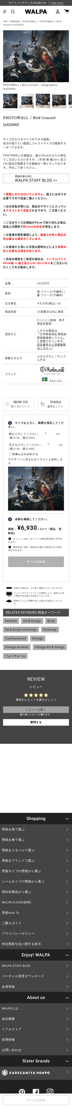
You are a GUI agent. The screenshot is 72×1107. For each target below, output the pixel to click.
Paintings (50, 629)
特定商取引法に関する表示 (21, 944)
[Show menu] (6, 11)
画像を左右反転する (25, 454)
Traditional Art (15, 638)
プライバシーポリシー (18, 933)
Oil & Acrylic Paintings (21, 629)
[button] (13, 11)
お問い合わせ (12, 1050)
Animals (11, 621)
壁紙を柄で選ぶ (13, 840)
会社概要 (8, 1019)
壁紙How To (10, 913)
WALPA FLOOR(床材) (16, 902)
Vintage (37, 638)
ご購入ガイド (12, 923)
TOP (5, 21)
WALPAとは (10, 1008)
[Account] (58, 11)
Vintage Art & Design (50, 647)
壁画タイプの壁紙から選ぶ (21, 871)
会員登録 (8, 987)
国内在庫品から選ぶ (16, 892)
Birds (51, 621)
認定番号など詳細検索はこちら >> (51, 346)
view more (57, 3)
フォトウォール (15, 656)
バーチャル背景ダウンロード (23, 976)
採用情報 (8, 1040)
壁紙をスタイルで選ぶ (18, 850)
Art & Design (32, 621)
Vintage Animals (17, 647)
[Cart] (66, 11)
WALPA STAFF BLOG (16, 966)
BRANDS (15, 21)
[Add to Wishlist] (36, 573)
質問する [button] (36, 722)
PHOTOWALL (30, 21)
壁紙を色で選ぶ (13, 829)
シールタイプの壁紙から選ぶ (23, 881)
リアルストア (12, 1029)
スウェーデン (56, 380)
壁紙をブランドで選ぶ (18, 861)
